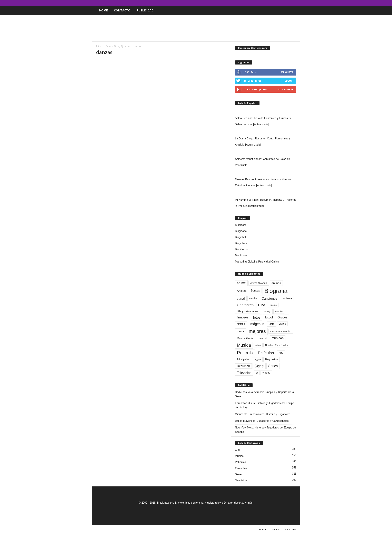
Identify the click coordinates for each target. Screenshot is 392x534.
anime (241, 283)
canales (253, 298)
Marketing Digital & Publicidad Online (257, 261)
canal (241, 298)
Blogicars (240, 224)
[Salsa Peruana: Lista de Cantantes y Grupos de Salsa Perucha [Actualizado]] (265, 111)
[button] (294, 10)
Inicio (98, 46)
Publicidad (145, 10)
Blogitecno (241, 249)
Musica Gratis (245, 338)
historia (241, 324)
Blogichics (241, 243)
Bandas (255, 290)
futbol (269, 317)
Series (273, 366)
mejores (257, 331)
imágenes (256, 324)
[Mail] (284, 3)
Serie (259, 366)
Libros (282, 324)
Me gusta (287, 72)
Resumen (243, 366)
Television (244, 373)
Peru (280, 353)
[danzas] (161, 94)
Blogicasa (241, 231)
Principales (243, 359)
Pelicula (245, 352)
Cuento (273, 305)
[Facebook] (278, 3)
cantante (287, 298)
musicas (278, 338)
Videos (266, 372)
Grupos (282, 317)
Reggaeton (271, 359)
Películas (266, 353)
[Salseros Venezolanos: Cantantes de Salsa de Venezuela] (265, 152)
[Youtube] (297, 3)
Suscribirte (285, 89)
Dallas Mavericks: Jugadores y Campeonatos (262, 420)
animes (276, 283)
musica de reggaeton (280, 331)
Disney (267, 311)
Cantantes (245, 305)
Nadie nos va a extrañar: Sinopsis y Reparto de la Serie (264, 394)
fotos (257, 317)
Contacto (122, 10)
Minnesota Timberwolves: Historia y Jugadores (262, 414)
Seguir (289, 80)
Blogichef (240, 237)
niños (258, 345)
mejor (240, 331)
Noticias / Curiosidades (276, 345)
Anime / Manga (258, 283)
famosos (242, 317)
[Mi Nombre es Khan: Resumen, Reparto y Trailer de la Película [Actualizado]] (265, 193)
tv (257, 373)
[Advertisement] (196, 28)
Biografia (275, 290)
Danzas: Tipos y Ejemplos (117, 46)
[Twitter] (290, 3)
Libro (271, 323)
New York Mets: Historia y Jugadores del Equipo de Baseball (265, 429)
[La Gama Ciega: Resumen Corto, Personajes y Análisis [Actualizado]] (265, 131)
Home (103, 10)
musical (262, 338)
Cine (261, 305)
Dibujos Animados (247, 311)
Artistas (241, 290)
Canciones (269, 298)
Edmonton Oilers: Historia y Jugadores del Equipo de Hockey (264, 405)
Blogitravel (241, 255)
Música (244, 345)
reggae (257, 359)
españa (279, 311)
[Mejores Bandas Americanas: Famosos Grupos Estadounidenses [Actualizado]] (265, 172)
